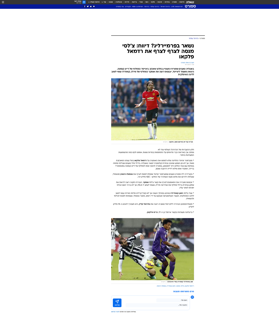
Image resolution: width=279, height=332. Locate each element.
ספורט (174, 2)
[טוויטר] (87, 6)
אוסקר (178, 286)
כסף (146, 2)
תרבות (159, 2)
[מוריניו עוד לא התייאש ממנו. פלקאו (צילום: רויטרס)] (152, 111)
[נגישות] (3, 2)
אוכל (141, 2)
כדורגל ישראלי (165, 6)
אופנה (111, 2)
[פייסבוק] (84, 6)
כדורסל (146, 6)
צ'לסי (182, 286)
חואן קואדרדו (171, 286)
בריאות (134, 2)
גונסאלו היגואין (161, 286)
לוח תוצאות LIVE (177, 6)
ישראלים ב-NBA (137, 6)
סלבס (153, 2)
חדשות (181, 2)
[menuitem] (180, 2)
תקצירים (128, 6)
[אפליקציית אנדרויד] (94, 6)
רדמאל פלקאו (189, 286)
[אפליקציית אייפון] (90, 6)
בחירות (167, 2)
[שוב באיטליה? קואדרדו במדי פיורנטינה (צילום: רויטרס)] (152, 251)
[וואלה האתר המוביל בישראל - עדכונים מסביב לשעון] (190, 2)
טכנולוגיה (119, 2)
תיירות (127, 2)
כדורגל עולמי (155, 6)
